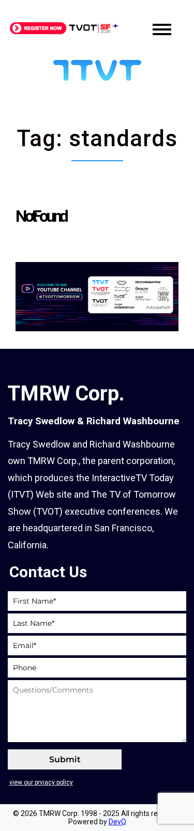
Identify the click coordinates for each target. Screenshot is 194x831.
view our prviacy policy (41, 782)
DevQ (117, 822)
